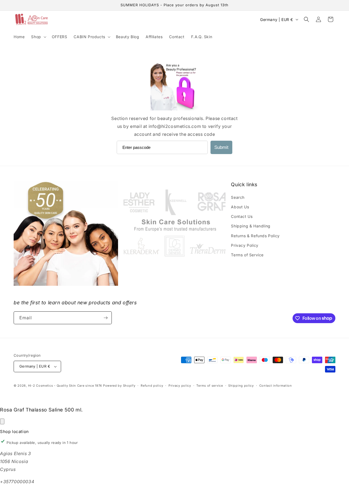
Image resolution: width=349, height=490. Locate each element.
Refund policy (152, 385)
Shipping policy (241, 385)
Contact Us (241, 216)
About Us (240, 207)
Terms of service (209, 385)
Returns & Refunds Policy (255, 235)
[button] (38, 37)
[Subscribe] (106, 317)
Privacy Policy (244, 245)
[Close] (2, 421)
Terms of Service (247, 254)
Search (238, 197)
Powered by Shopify (119, 385)
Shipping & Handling (250, 226)
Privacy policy (180, 385)
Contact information (275, 385)
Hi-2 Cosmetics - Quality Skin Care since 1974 (65, 385)
